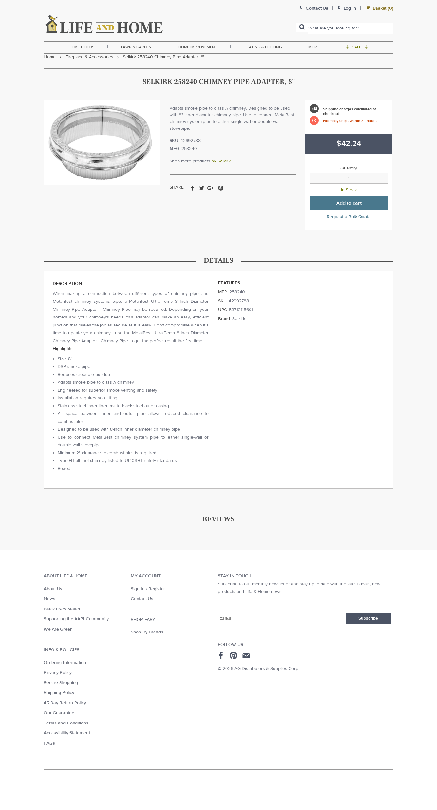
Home (50, 57)
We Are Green (58, 629)
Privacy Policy (58, 672)
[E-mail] (247, 655)
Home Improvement (197, 47)
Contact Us (142, 599)
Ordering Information (65, 662)
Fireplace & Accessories (89, 57)
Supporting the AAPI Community (76, 619)
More (313, 47)
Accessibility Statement (67, 733)
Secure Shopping (61, 683)
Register (156, 589)
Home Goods (81, 47)
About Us (53, 589)
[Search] (302, 27)
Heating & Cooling (263, 47)
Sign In (138, 589)
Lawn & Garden (136, 47)
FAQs (49, 743)
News (49, 599)
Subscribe (368, 618)
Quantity (348, 168)
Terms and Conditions (66, 723)
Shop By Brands (147, 632)
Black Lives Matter (62, 609)
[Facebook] (222, 655)
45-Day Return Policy (65, 703)
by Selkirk (221, 161)
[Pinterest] (234, 655)
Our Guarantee (59, 713)
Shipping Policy (59, 693)
